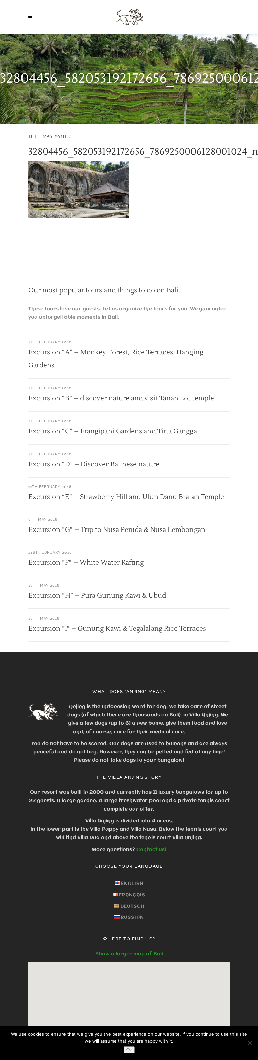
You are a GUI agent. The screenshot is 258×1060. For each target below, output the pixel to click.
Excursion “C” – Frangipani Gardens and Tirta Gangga (112, 431)
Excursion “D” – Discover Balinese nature (93, 464)
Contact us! (151, 849)
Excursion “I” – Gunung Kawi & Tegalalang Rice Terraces (117, 628)
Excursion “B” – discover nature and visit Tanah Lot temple (121, 398)
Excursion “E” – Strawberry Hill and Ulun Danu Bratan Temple (126, 497)
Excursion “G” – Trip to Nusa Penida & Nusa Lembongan (116, 529)
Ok (129, 1049)
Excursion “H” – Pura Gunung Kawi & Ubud (97, 595)
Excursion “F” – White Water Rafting (86, 562)
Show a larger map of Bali (129, 954)
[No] (249, 1042)
